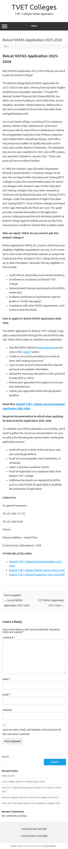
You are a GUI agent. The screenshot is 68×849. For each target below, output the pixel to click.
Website (7, 710)
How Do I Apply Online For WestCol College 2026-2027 (30, 797)
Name (7, 679)
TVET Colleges (34, 7)
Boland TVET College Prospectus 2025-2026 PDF (37, 574)
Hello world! (8, 775)
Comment (9, 637)
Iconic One (16, 846)
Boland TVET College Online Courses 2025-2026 (37, 570)
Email (6, 694)
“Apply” (26, 352)
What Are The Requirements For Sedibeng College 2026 (31, 803)
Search (5, 756)
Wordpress (50, 846)
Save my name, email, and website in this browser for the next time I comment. (32, 732)
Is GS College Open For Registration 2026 (23, 781)
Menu (34, 25)
